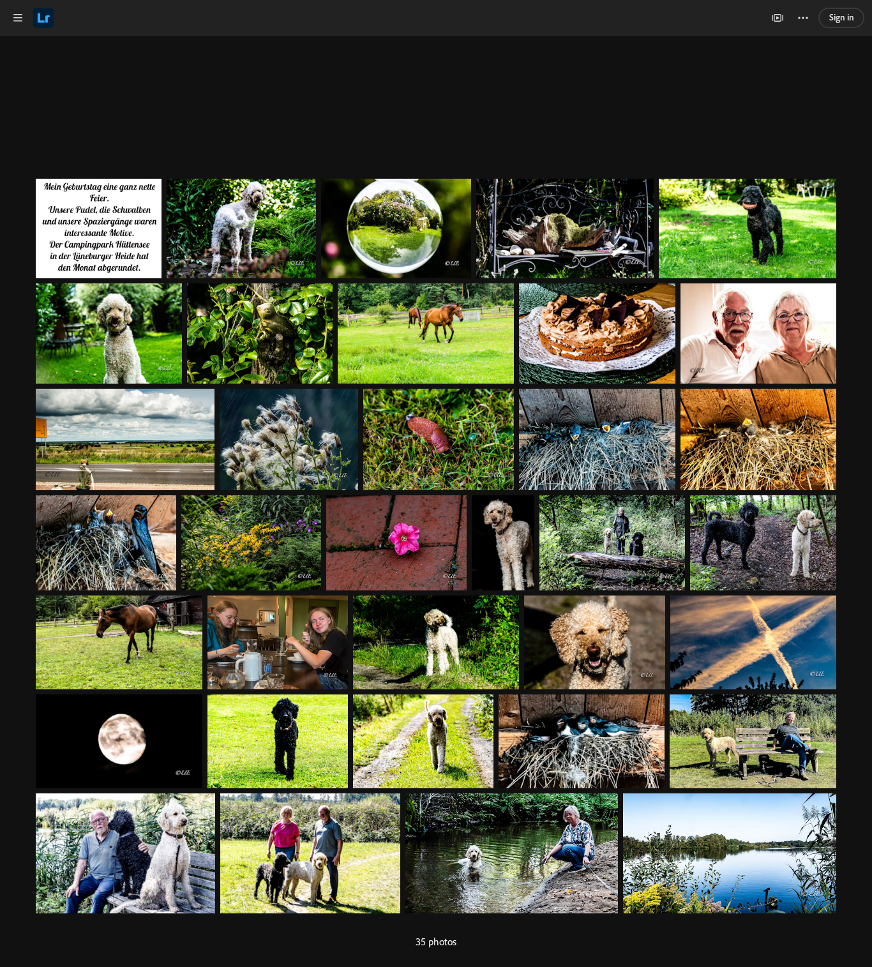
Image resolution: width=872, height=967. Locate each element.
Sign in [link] (841, 17)
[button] (18, 18)
